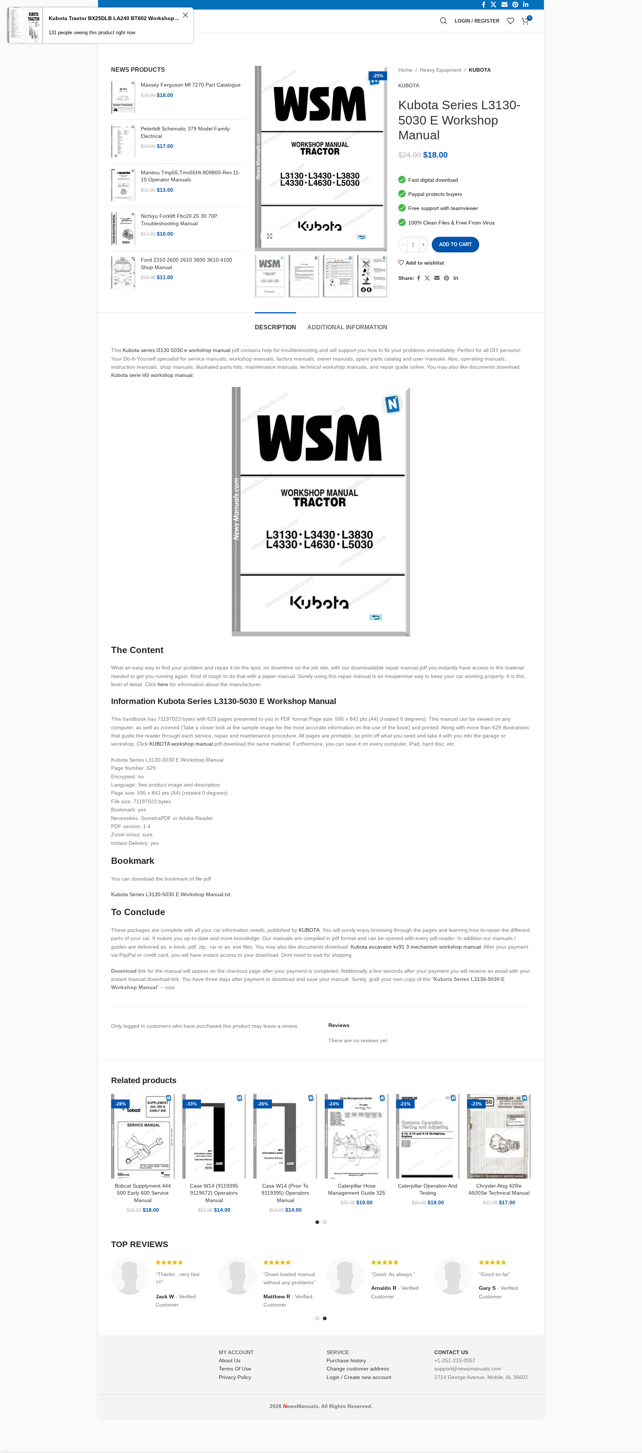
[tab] (275, 323)
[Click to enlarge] (269, 236)
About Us (229, 1360)
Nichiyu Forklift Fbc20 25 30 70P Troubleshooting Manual (179, 219)
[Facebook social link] (418, 278)
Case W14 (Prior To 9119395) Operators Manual (285, 1193)
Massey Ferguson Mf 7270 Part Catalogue (191, 85)
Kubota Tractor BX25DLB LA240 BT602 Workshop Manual (114, 18)
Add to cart (455, 244)
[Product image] (143, 1136)
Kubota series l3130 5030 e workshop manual (176, 350)
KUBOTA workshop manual (181, 744)
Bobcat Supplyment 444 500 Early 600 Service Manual (143, 1193)
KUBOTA (480, 70)
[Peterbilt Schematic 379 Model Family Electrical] (123, 141)
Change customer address (358, 1369)
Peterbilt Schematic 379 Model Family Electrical (185, 132)
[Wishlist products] (510, 20)
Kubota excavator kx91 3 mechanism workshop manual (416, 947)
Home (405, 70)
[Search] (443, 20)
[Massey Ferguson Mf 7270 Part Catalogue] (123, 97)
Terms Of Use (235, 1369)
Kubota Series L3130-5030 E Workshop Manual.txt (170, 894)
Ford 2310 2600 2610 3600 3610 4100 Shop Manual (186, 263)
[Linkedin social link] (455, 278)
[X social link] (427, 278)
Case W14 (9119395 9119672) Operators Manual (214, 1193)
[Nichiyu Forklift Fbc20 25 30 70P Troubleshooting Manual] (123, 229)
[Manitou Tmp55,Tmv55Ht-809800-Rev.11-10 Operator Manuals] (123, 185)
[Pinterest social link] (446, 278)
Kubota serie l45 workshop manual (151, 375)
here (163, 684)
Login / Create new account (359, 1377)
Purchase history (346, 1360)
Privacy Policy (235, 1377)
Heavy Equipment (440, 70)
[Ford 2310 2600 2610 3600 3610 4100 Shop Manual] (123, 272)
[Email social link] (437, 278)
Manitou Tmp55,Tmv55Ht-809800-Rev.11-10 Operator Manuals (190, 176)
